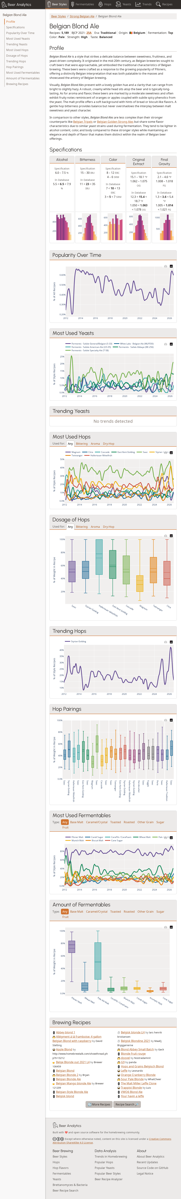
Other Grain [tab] (146, 822)
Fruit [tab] (65, 827)
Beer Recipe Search (65, 1190)
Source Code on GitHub (152, 1168)
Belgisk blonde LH (133, 1032)
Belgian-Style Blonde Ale (72, 1092)
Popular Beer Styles (108, 1173)
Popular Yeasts (105, 1168)
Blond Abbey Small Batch (137, 1049)
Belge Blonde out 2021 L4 (73, 1062)
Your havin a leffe (132, 1096)
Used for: (58, 443)
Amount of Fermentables (23, 78)
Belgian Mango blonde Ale (73, 1083)
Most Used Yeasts (18, 39)
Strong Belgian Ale (82, 16)
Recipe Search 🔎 (127, 1104)
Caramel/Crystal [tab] (96, 822)
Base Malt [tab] (76, 822)
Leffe (124, 1071)
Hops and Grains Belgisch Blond (142, 1066)
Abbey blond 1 (65, 1032)
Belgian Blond (65, 1071)
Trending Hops (16, 61)
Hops (56, 1162)
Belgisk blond (65, 1096)
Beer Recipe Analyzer (109, 1179)
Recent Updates (147, 1162)
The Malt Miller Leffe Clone (138, 1083)
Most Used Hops (17, 50)
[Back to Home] (55, 1125)
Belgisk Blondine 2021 (135, 1041)
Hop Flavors (61, 1168)
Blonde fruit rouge (133, 1054)
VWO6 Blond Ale (131, 1092)
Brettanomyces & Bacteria (70, 1185)
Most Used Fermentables (23, 73)
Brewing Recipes (17, 84)
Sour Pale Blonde (132, 1079)
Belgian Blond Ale (15, 15)
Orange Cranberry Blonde (138, 1075)
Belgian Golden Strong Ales (115, 122)
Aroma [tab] (95, 444)
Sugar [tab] (160, 822)
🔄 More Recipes (99, 1104)
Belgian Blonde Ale (68, 1079)
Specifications (15, 27)
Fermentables (62, 1173)
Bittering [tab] (82, 444)
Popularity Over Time (20, 33)
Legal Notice (145, 1173)
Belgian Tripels (83, 122)
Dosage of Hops (17, 56)
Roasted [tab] (129, 822)
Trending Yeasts (16, 44)
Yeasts (57, 1179)
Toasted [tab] (115, 822)
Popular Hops (104, 1162)
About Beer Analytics (150, 1156)
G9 (123, 1062)
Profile (10, 22)
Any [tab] (70, 444)
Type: (56, 822)
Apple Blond (64, 1049)
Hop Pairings (15, 67)
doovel (125, 1058)
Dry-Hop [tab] (108, 444)
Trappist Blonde (131, 1088)
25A (89, 33)
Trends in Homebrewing (111, 1156)
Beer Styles (58, 16)
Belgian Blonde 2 (67, 1075)
